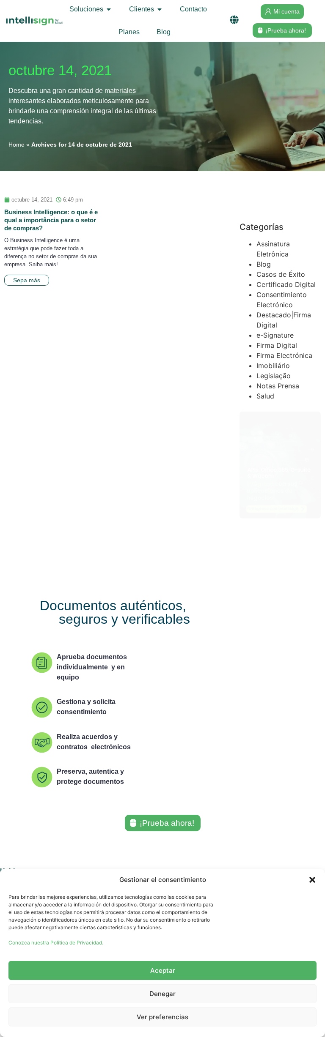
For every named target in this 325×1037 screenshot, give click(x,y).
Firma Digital (276, 345)
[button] (312, 880)
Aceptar (162, 970)
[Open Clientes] (159, 9)
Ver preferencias (162, 1017)
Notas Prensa (277, 386)
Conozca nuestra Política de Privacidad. (55, 942)
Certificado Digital (286, 284)
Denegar (162, 994)
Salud (265, 396)
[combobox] (280, 205)
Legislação (273, 375)
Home (16, 145)
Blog (263, 264)
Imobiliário (273, 365)
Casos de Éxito (280, 274)
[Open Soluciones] (108, 9)
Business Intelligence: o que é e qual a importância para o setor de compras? (51, 220)
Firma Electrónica (284, 355)
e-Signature (275, 335)
